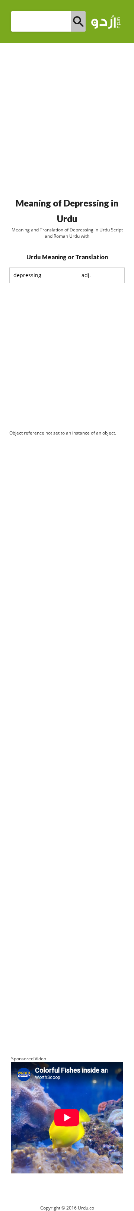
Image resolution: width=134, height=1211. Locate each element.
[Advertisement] (67, 117)
